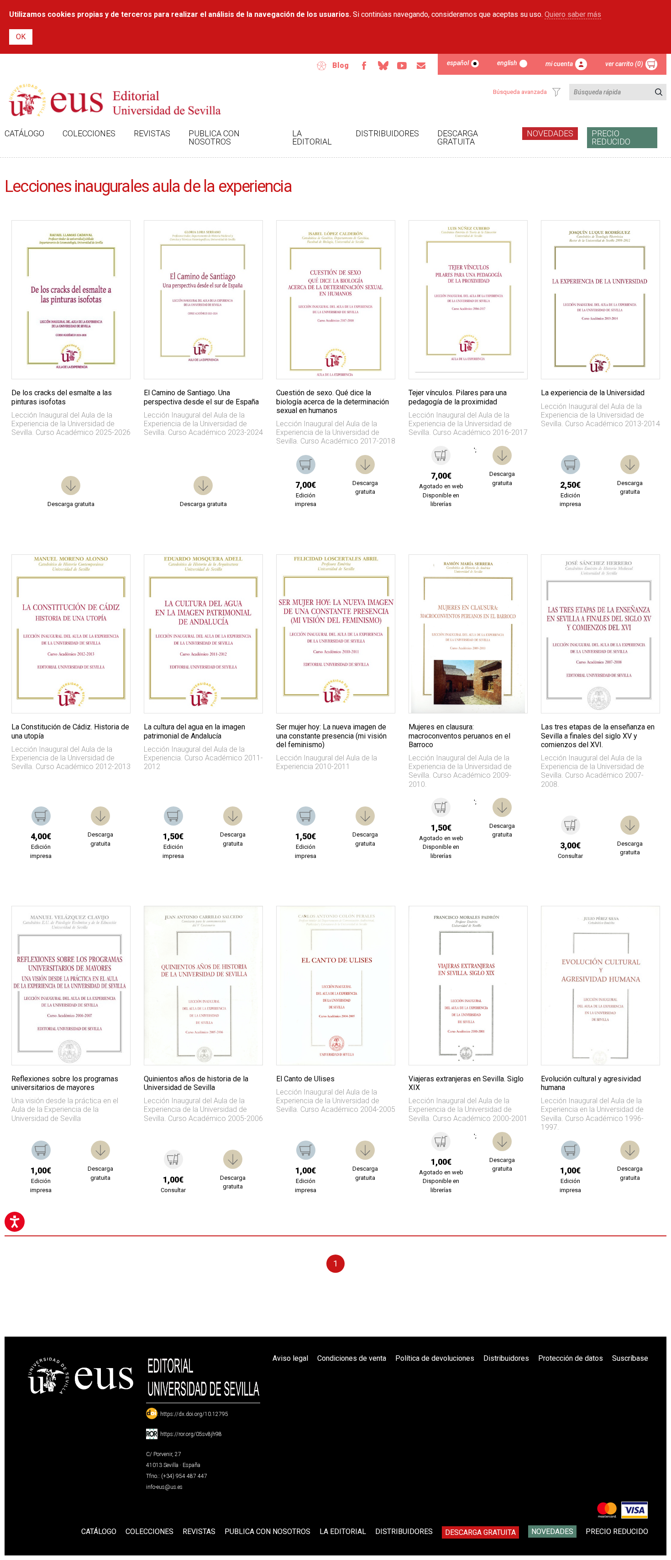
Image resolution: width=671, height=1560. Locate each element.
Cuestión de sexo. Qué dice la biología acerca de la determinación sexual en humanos (332, 401)
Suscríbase (630, 1358)
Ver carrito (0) (624, 63)
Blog (340, 65)
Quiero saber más (573, 14)
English (507, 63)
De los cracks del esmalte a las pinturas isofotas (61, 397)
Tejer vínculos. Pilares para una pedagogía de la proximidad (458, 397)
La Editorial (312, 137)
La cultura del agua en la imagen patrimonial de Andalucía (194, 731)
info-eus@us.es (164, 1487)
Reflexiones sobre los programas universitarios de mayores (64, 1083)
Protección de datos (570, 1358)
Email (421, 65)
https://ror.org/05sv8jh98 (191, 1434)
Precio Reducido (611, 137)
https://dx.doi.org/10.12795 (194, 1414)
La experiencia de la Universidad (593, 392)
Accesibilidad (322, 65)
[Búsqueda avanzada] (556, 92)
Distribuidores (387, 133)
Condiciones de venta (351, 1358)
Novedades (550, 133)
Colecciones (89, 133)
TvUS (402, 65)
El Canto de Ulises (305, 1078)
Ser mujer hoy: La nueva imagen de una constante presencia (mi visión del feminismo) (331, 736)
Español (458, 63)
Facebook (363, 65)
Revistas (152, 133)
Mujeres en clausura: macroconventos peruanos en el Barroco (459, 736)
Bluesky (383, 65)
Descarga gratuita (457, 137)
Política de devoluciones (434, 1358)
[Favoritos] (112, 239)
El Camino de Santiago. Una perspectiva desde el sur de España (201, 397)
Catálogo (24, 133)
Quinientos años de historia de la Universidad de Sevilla (196, 1083)
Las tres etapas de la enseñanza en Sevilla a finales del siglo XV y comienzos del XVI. (598, 736)
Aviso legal (290, 1358)
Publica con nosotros (214, 137)
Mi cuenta (559, 63)
